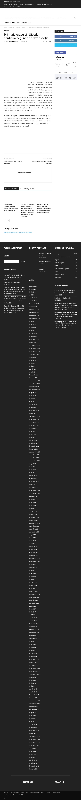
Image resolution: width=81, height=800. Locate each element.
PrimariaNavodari (13, 41)
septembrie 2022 (34, 425)
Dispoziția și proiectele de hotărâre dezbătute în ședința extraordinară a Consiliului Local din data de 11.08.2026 (15, 300)
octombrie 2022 (34, 422)
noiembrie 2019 (34, 526)
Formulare (41, 269)
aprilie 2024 (33, 369)
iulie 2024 (32, 360)
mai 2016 (32, 650)
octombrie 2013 (34, 742)
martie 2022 (33, 443)
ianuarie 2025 (33, 342)
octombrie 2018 (34, 564)
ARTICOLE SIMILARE (11, 189)
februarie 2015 (34, 695)
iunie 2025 (32, 327)
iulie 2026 (32, 289)
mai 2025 (32, 330)
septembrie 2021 (34, 461)
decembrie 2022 (34, 416)
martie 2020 (33, 514)
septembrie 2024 (34, 354)
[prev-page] (5, 220)
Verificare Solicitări (13, 4)
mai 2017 (32, 615)
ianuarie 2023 (33, 413)
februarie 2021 (34, 482)
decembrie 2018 (34, 559)
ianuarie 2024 (33, 378)
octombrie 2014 (34, 707)
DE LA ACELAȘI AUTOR (27, 189)
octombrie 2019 (34, 529)
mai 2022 (32, 437)
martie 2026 (33, 301)
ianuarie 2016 (33, 662)
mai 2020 (32, 508)
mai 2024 (32, 366)
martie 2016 (33, 656)
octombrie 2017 (34, 600)
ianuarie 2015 (33, 698)
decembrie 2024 (34, 345)
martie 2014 (33, 727)
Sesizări (22, 4)
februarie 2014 (34, 730)
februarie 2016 (34, 659)
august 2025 (33, 322)
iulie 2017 (32, 609)
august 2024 (33, 357)
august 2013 (33, 748)
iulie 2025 (32, 324)
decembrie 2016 (34, 630)
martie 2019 (33, 550)
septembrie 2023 (34, 390)
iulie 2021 (32, 467)
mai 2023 (32, 402)
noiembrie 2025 (34, 313)
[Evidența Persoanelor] (33, 263)
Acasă (5, 27)
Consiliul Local (27, 18)
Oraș (47, 18)
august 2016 (33, 641)
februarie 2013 (34, 766)
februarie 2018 (34, 588)
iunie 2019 (32, 541)
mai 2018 (32, 579)
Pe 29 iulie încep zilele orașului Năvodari (42, 162)
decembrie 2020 (34, 487)
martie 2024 (33, 372)
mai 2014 (32, 721)
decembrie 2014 (34, 701)
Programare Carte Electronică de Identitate (14, 7)
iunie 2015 (32, 683)
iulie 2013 (32, 751)
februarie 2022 (34, 446)
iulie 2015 (32, 680)
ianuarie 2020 (33, 520)
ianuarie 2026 (33, 307)
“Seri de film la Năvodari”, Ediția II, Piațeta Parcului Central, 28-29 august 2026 (14, 277)
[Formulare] (33, 271)
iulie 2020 (32, 502)
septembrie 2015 (34, 674)
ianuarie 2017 (33, 627)
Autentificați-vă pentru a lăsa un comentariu (18, 232)
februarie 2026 (34, 304)
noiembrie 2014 (34, 704)
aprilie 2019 (33, 547)
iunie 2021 (32, 470)
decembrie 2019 (34, 523)
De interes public (39, 18)
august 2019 (33, 535)
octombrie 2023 (34, 387)
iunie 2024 (32, 363)
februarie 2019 (34, 553)
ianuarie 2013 (33, 769)
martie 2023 (33, 407)
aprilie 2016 (33, 653)
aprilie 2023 (33, 404)
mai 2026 (32, 295)
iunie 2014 (32, 719)
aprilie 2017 (33, 618)
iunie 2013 (32, 754)
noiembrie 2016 (34, 633)
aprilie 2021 (33, 476)
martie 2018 (33, 585)
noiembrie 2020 (34, 490)
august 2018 (33, 570)
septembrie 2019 (34, 532)
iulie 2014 (32, 716)
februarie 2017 (34, 624)
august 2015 (33, 677)
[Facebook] (6, 46)
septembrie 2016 (34, 639)
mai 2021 (32, 473)
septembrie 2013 (34, 745)
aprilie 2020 (33, 511)
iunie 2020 (32, 505)
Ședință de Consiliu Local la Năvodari (13, 162)
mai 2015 (32, 686)
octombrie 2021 (34, 458)
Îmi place (73, 36)
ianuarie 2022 (33, 449)
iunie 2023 (32, 399)
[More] (24, 46)
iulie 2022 (32, 431)
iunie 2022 (32, 434)
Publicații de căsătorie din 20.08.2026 (12, 283)
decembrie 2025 (34, 310)
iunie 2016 (32, 647)
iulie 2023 (32, 396)
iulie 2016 (32, 644)
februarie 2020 (34, 517)
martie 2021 (33, 479)
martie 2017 (33, 621)
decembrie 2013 (34, 736)
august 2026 (33, 286)
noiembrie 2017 (34, 597)
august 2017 (33, 606)
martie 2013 (33, 763)
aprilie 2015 (33, 689)
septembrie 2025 (34, 319)
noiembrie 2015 (34, 668)
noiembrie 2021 (34, 455)
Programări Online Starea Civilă (44, 4)
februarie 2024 (34, 375)
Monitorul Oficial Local (12, 22)
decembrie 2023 (34, 381)
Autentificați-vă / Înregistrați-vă (12, 1)
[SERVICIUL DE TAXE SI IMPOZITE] (33, 255)
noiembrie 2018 (34, 561)
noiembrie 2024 (34, 348)
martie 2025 (33, 336)
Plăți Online (25, 22)
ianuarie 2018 (33, 591)
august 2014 (33, 713)
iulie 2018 (32, 573)
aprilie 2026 (33, 298)
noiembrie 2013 (34, 739)
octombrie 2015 (34, 671)
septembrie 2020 (34, 496)
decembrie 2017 (34, 594)
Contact (53, 18)
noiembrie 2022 (34, 419)
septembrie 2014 (34, 710)
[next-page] (8, 220)
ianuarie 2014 (33, 733)
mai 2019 (32, 544)
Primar (7, 18)
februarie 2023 (34, 410)
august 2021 (33, 464)
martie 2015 (33, 692)
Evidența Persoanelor (45, 261)
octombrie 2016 (34, 636)
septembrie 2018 (34, 567)
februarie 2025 (34, 339)
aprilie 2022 (33, 440)
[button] (74, 18)
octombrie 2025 (34, 316)
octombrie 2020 (34, 493)
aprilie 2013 (33, 760)
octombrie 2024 (34, 351)
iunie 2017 (32, 612)
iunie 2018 (32, 576)
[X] (10, 46)
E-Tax (5, 4)
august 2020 (33, 499)
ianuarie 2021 (33, 484)
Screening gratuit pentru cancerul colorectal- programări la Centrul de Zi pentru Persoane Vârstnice (44, 208)
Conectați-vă (72, 41)
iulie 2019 (32, 538)
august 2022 (33, 428)
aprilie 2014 (33, 724)
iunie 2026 (32, 292)
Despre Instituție (16, 18)
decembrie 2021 (34, 452)
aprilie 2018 (33, 582)
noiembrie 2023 (34, 384)
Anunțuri (11, 27)
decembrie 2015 (34, 665)
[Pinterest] (15, 46)
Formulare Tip (62, 18)
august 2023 (33, 393)
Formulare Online (29, 4)
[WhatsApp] (20, 46)
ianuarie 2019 (33, 556)
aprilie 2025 (33, 333)
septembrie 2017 (34, 603)
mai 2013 (32, 757)
